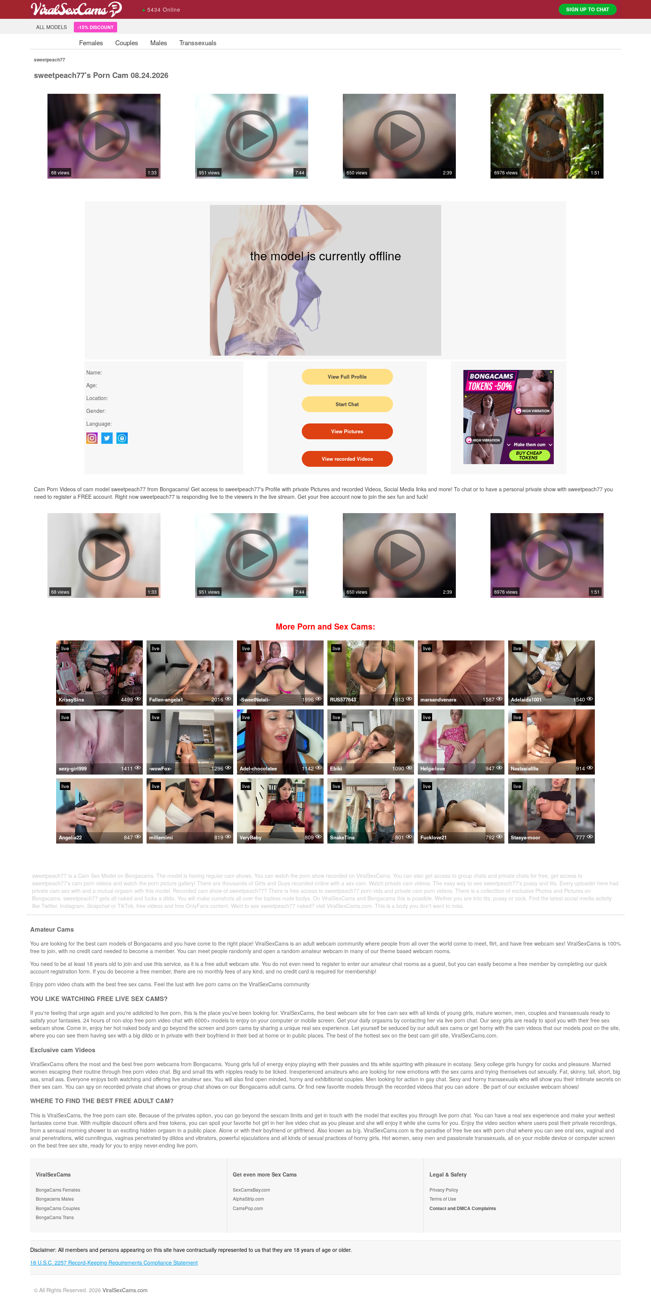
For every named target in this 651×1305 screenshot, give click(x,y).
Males (158, 42)
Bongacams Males (55, 1198)
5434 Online (161, 9)
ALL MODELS (51, 27)
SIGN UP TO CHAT (587, 9)
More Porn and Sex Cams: (325, 626)
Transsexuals (198, 42)
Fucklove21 (433, 837)
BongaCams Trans (55, 1217)
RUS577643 (343, 699)
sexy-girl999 (73, 768)
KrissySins (71, 699)
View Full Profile (347, 376)
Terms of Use (442, 1198)
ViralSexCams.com (125, 1290)
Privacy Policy (443, 1189)
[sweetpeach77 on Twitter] (108, 438)
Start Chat (347, 404)
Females (91, 42)
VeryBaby (250, 837)
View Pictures (347, 431)
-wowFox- (160, 768)
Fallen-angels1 (166, 699)
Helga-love (432, 768)
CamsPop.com (248, 1208)
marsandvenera (438, 699)
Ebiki (336, 768)
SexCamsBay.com (251, 1189)
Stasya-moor (525, 837)
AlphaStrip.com (248, 1198)
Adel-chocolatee (258, 768)
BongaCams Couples (58, 1208)
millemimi (161, 837)
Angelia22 (70, 837)
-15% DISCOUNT (95, 27)
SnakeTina (342, 837)
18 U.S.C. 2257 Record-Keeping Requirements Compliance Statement (114, 1262)
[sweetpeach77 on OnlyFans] (123, 438)
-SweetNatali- (255, 699)
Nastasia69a (524, 768)
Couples (126, 42)
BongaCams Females (58, 1189)
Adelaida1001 (526, 699)
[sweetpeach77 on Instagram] (93, 438)
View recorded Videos (347, 458)
